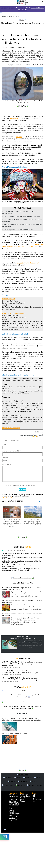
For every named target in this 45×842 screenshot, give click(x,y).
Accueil (4, 16)
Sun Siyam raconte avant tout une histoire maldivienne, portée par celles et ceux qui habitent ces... (30, 644)
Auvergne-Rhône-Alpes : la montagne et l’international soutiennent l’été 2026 (33, 523)
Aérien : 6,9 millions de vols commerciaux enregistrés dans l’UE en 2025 (22, 558)
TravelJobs (12, 812)
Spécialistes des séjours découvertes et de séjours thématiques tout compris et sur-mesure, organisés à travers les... (26, 594)
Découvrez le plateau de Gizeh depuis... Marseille (22, 216)
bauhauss (34, 435)
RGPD (22, 799)
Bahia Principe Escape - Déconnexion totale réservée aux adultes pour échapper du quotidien (21, 719)
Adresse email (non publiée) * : (12, 451)
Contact (34, 795)
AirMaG (11, 795)
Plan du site (24, 798)
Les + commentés (19, 550)
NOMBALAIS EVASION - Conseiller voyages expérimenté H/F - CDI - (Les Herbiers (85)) (19, 679)
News (3, 550)
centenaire (14, 118)
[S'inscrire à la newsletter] (4, 837)
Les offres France (22, 583)
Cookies (22, 801)
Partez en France (13, 16)
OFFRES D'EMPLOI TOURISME (11, 667)
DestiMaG (12, 801)
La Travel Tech (14, 804)
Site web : (5, 458)
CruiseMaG (13, 799)
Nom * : (5, 444)
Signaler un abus (7, 497)
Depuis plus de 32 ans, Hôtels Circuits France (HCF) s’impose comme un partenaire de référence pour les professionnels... (25, 621)
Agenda (34, 798)
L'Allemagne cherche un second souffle (18, 230)
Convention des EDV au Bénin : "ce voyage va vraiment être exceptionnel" (21, 565)
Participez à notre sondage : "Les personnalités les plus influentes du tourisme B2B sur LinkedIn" (21, 569)
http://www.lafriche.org (11, 428)
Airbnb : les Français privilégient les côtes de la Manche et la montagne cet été (12, 523)
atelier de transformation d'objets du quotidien (22, 245)
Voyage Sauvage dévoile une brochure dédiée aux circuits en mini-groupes (22, 554)
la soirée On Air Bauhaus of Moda (30, 263)
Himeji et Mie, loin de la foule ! (14, 733)
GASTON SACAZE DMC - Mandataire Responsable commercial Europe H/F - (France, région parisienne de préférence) (22, 663)
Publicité (34, 796)
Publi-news (22, 714)
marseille (40, 435)
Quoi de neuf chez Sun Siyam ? (22, 638)
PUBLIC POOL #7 (8, 299)
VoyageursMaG (14, 817)
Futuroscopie (13, 803)
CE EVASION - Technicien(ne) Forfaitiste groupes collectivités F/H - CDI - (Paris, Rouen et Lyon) (21, 672)
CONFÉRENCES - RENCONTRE (13, 313)
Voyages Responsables (13, 819)
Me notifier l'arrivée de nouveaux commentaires (20, 485)
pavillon (19, 137)
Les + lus (9, 550)
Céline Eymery (18, 64)
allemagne (27, 435)
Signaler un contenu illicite (25, 795)
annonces (22, 659)
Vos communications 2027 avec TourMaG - (22, 9)
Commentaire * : (7, 464)
